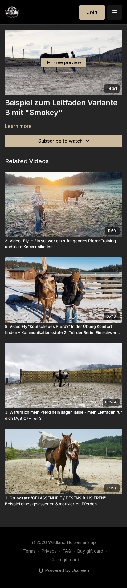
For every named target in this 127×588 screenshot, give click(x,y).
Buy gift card (90, 551)
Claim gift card (64, 559)
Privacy (49, 551)
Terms (29, 551)
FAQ (67, 551)
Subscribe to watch (60, 141)
